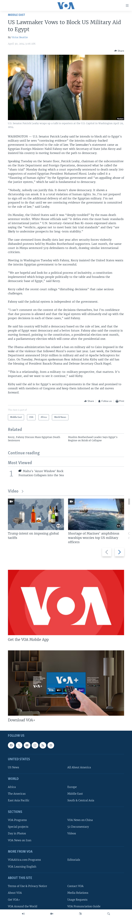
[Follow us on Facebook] (11, 745)
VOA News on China (80, 820)
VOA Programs (17, 820)
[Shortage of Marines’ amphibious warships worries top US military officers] (96, 514)
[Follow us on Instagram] (35, 745)
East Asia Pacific (18, 800)
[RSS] (43, 745)
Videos (71, 833)
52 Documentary (78, 827)
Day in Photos (17, 833)
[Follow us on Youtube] (27, 745)
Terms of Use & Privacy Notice (27, 886)
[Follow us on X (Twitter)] (19, 745)
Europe (72, 787)
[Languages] (80, 913)
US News (13, 767)
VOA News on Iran (19, 840)
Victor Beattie (20, 37)
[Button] (119, 51)
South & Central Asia (80, 800)
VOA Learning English (22, 866)
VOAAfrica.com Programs (24, 860)
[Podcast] (50, 745)
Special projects (18, 827)
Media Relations (77, 893)
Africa (12, 787)
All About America (79, 767)
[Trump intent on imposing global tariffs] (36, 514)
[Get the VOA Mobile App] (66, 602)
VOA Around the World (22, 906)
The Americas (17, 794)
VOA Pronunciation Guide (83, 906)
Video (13, 491)
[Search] (108, 913)
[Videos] (52, 913)
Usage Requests (77, 899)
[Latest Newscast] (23, 913)
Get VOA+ (14, 899)
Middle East (16, 15)
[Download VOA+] (66, 683)
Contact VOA (75, 886)
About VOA (15, 893)
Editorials (73, 860)
